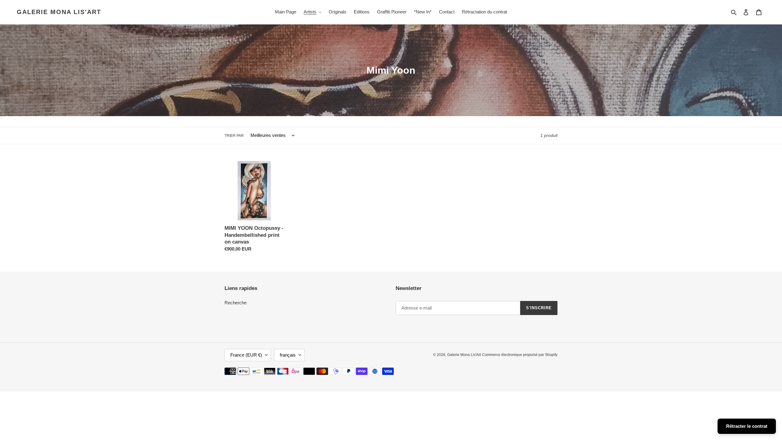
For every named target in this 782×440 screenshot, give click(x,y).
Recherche (236, 302)
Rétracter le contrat (746, 426)
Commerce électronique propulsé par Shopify (519, 355)
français (288, 355)
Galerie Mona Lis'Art (59, 12)
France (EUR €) (246, 355)
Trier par (234, 136)
